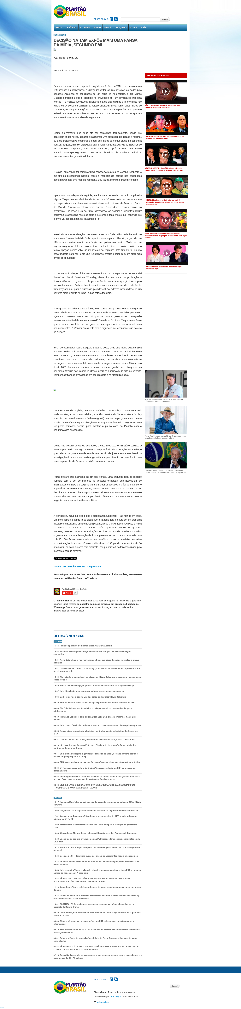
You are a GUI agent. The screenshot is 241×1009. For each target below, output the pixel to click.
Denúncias (71, 27)
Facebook (111, 19)
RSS (116, 19)
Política (145, 27)
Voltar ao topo (102, 1001)
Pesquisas (121, 27)
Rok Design (115, 996)
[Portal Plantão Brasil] (70, 11)
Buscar (165, 19)
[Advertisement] (145, 8)
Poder (133, 27)
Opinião (108, 27)
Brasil (59, 27)
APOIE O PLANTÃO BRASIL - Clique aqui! (77, 566)
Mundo (97, 27)
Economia (85, 27)
